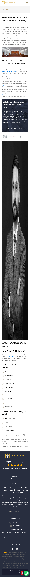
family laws (13, 117)
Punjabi (3, 85)
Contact (14, 483)
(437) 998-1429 (16, 522)
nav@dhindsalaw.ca (16, 529)
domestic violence (10, 356)
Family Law (14, 478)
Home (3, 9)
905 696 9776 (16, 526)
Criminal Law (14, 476)
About (14, 474)
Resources (14, 481)
